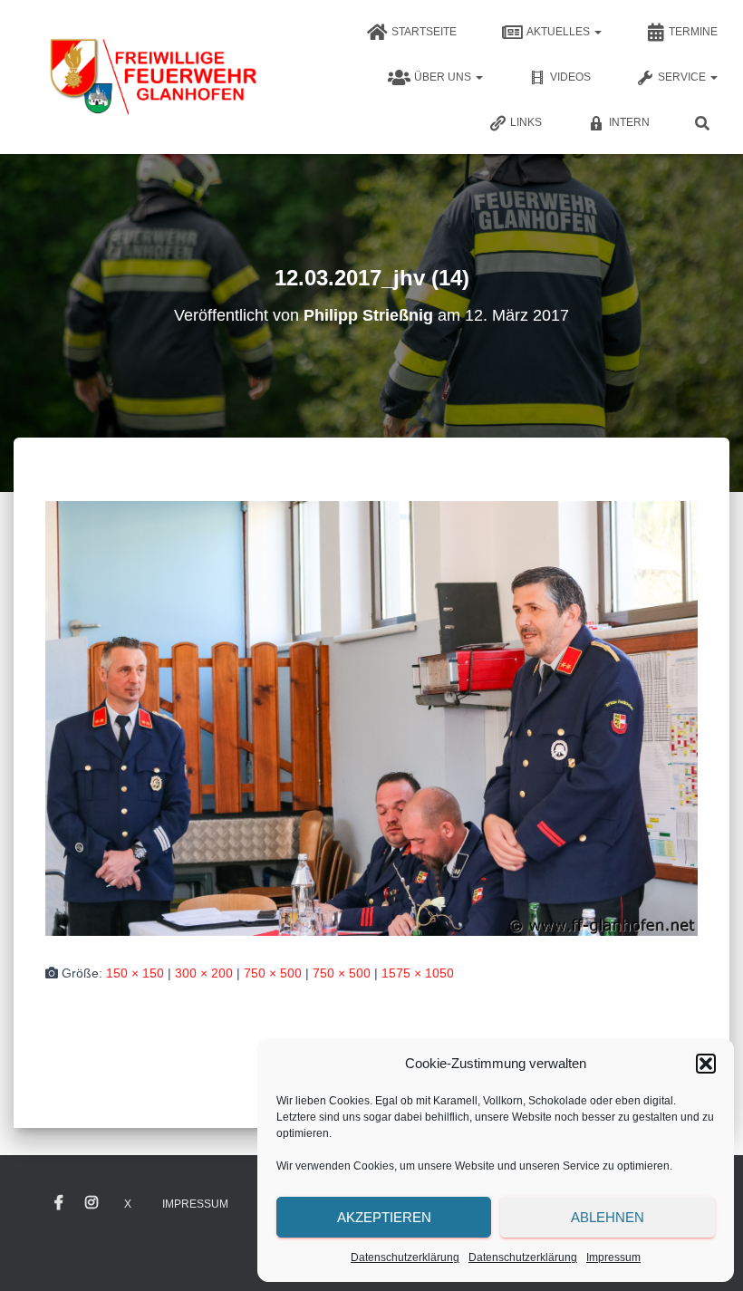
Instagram (91, 1203)
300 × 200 (204, 973)
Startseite (424, 31)
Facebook (58, 1203)
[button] (706, 1064)
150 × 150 (135, 973)
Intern (629, 122)
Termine (693, 31)
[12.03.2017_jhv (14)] (371, 716)
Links (526, 122)
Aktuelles (559, 31)
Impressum (613, 1257)
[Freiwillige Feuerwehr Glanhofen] (152, 77)
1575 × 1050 (417, 973)
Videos (570, 77)
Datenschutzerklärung (405, 1257)
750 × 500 (273, 973)
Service (683, 77)
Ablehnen (607, 1217)
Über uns (444, 77)
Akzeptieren (384, 1217)
